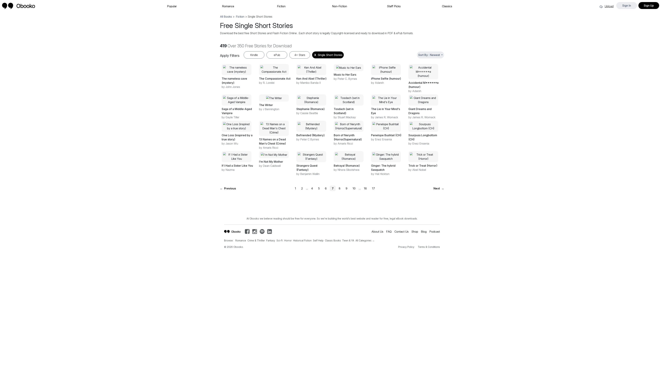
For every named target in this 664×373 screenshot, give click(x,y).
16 (365, 188)
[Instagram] (254, 232)
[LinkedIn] (269, 232)
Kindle (254, 55)
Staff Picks (394, 6)
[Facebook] (247, 232)
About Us (377, 231)
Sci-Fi (279, 240)
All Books (226, 16)
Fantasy (270, 240)
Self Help (318, 240)
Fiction (281, 6)
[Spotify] (262, 232)
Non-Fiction (339, 6)
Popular (172, 6)
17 (373, 188)
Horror (288, 240)
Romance (228, 6)
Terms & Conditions (429, 246)
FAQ (389, 231)
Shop (414, 231)
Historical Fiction (302, 240)
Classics (447, 6)
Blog (424, 231)
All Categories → (365, 240)
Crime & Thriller (256, 240)
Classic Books (333, 240)
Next (439, 188)
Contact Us (401, 231)
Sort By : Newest (429, 55)
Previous (228, 188)
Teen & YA (348, 240)
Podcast (434, 231)
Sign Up (649, 5)
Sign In (626, 5)
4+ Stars (299, 55)
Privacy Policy (406, 246)
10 (354, 188)
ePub (277, 55)
